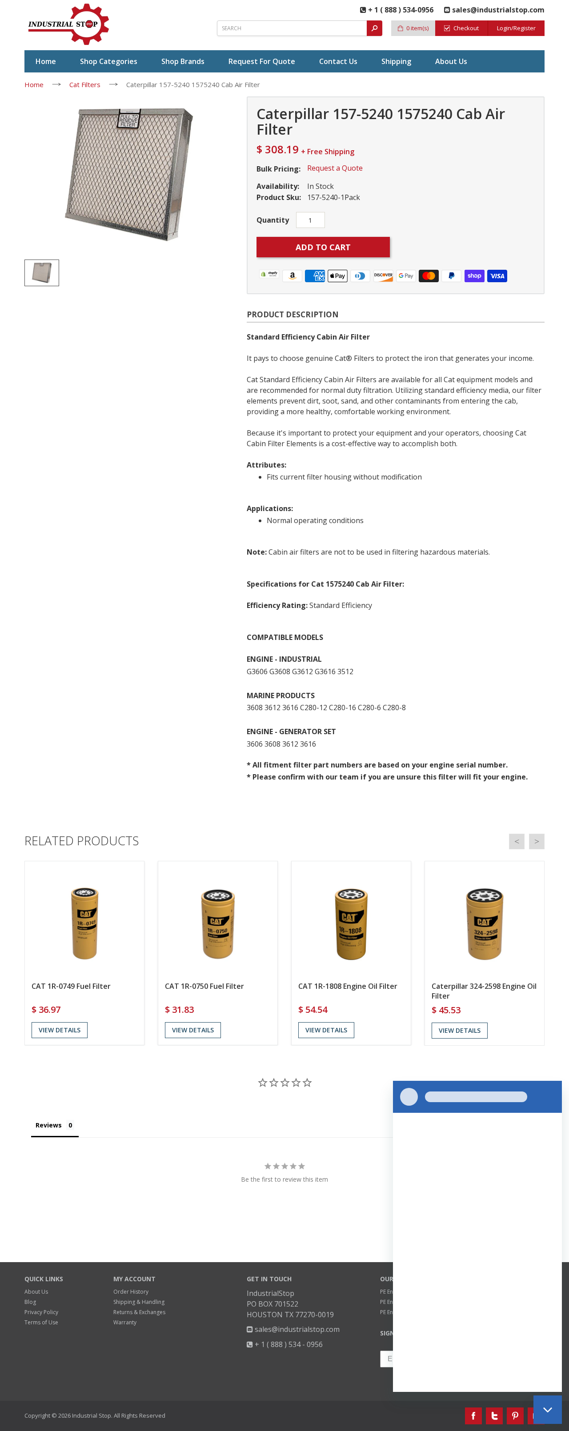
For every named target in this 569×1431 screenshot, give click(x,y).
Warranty (124, 1322)
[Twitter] (494, 1415)
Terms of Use (41, 1322)
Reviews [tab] (49, 1125)
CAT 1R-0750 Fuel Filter (204, 986)
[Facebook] (473, 1415)
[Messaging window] (477, 1236)
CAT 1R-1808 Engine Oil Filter (347, 986)
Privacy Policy (41, 1312)
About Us (36, 1291)
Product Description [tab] (293, 314)
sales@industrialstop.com (296, 1329)
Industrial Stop (91, 1415)
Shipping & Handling (138, 1302)
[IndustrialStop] (69, 24)
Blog (30, 1302)
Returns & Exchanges (139, 1312)
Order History (130, 1291)
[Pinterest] (515, 1415)
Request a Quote (335, 168)
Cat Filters (84, 84)
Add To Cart (323, 247)
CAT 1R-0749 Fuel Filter (71, 986)
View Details (59, 1030)
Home (34, 84)
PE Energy (392, 1291)
